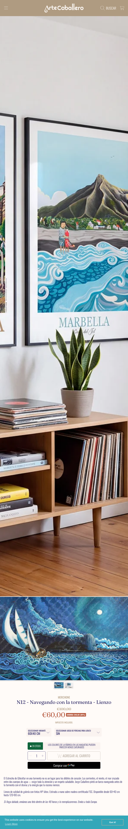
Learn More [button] (11, 824)
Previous (3, 638)
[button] (6, 8)
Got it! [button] (112, 822)
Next (124, 638)
